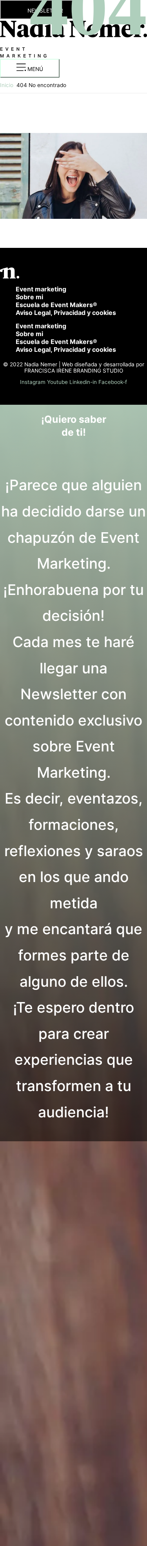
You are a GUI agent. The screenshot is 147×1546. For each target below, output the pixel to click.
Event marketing (41, 289)
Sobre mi (29, 297)
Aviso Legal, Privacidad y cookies (66, 312)
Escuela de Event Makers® (56, 305)
